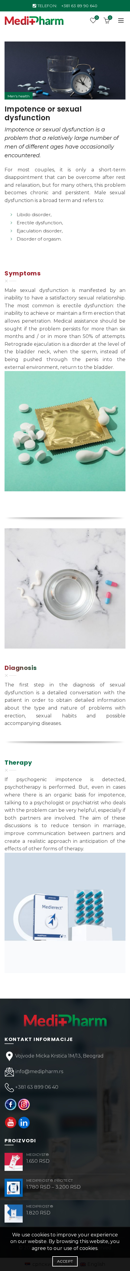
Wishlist (97, 18)
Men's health (19, 96)
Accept (65, 1261)
